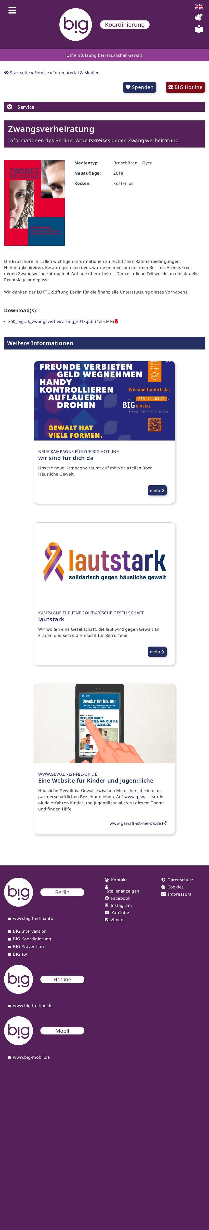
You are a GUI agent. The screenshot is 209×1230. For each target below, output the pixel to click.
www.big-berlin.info (33, 918)
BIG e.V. (20, 954)
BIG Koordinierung (32, 939)
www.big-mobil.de (31, 1057)
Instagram (121, 905)
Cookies (175, 887)
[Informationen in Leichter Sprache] (199, 31)
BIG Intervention (30, 931)
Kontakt (119, 880)
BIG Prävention (28, 946)
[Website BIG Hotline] (44, 992)
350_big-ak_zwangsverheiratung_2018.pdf (51, 321)
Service (41, 72)
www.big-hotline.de (33, 1005)
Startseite (19, 72)
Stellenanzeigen (123, 891)
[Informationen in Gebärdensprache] (199, 19)
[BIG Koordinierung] (104, 24)
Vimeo (117, 920)
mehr (156, 490)
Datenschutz (180, 880)
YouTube (120, 912)
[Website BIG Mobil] (44, 1044)
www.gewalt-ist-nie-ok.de (136, 823)
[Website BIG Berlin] (44, 905)
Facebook (121, 898)
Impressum (179, 894)
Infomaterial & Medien (76, 72)
